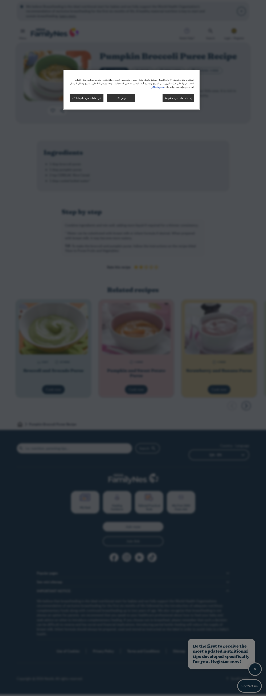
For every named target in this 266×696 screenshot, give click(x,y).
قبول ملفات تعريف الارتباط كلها (86, 98)
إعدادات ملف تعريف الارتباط (178, 98)
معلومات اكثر (157, 86)
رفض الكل (121, 98)
